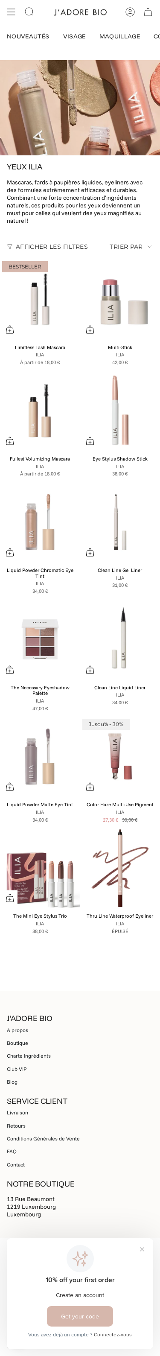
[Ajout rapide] (9, 329)
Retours (16, 1126)
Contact (16, 1164)
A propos (17, 1030)
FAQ (12, 1151)
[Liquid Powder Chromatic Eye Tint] (40, 522)
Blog (12, 1082)
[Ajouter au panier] (90, 669)
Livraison (17, 1112)
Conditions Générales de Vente (43, 1138)
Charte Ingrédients (29, 1056)
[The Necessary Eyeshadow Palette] (40, 639)
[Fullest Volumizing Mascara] (40, 410)
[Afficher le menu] (11, 12)
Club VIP (17, 1069)
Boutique (17, 1043)
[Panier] (148, 12)
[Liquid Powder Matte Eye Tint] (40, 757)
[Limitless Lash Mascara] (40, 299)
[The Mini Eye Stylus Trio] (40, 868)
